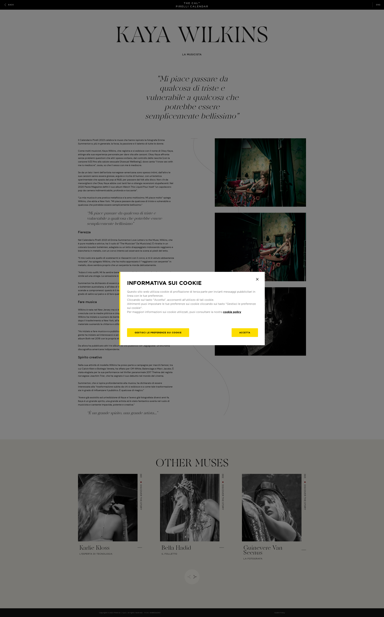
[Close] (257, 279)
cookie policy (232, 312)
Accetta (244, 332)
